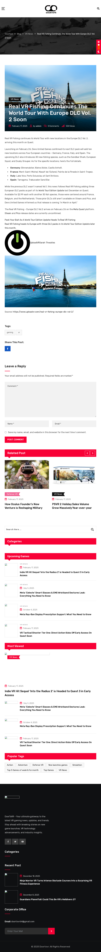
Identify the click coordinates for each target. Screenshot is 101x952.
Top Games (49, 770)
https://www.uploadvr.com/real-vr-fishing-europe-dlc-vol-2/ (43, 312)
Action (10, 765)
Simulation (77, 765)
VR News (24, 564)
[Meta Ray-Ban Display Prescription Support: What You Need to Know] (11, 610)
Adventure (22, 765)
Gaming (10, 332)
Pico (18, 213)
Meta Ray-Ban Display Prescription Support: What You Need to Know (55, 614)
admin (38, 126)
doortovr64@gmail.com (22, 921)
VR (19, 332)
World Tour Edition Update (51, 190)
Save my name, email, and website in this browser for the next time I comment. (47, 432)
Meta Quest (79, 209)
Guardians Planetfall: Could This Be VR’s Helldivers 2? (48, 899)
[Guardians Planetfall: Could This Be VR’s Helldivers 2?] (11, 897)
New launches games (57, 765)
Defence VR (37, 765)
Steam (8, 213)
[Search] (98, 8)
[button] (87, 453)
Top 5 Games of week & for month (23, 770)
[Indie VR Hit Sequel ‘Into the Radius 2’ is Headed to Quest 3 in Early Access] (11, 570)
